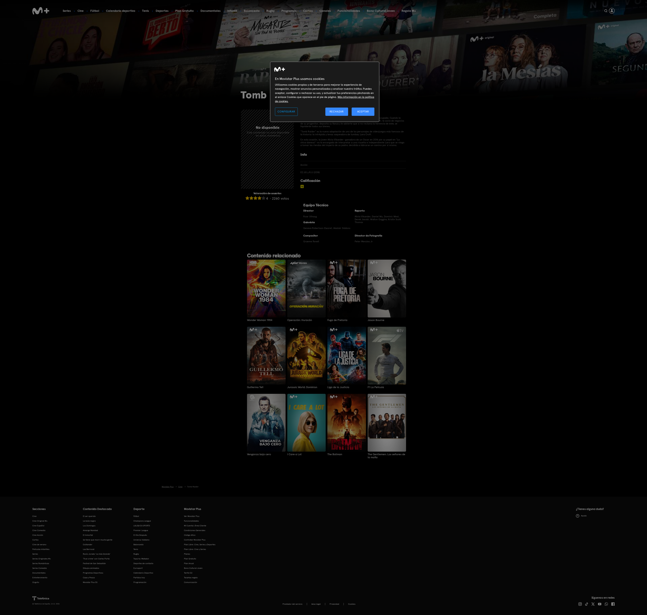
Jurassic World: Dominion (302, 387)
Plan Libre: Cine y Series (195, 549)
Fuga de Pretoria (337, 320)
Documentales (211, 10)
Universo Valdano (141, 540)
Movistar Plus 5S (90, 582)
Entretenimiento (39, 577)
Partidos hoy (139, 577)
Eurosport (138, 568)
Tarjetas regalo (191, 577)
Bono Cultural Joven (381, 10)
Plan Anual (189, 563)
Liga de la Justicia (338, 387)
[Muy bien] (263, 198)
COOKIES (351, 604)
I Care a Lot (294, 454)
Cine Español (38, 525)
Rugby (270, 10)
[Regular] (255, 198)
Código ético (189, 535)
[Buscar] (605, 10)
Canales (325, 10)
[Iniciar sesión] (612, 11)
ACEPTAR (363, 111)
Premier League (140, 530)
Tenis (145, 10)
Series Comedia (39, 568)
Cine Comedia (38, 530)
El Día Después (140, 535)
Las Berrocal (88, 549)
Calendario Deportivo (143, 573)
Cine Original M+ (40, 521)
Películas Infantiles (40, 549)
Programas (288, 10)
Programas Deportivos (93, 573)
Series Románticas (40, 563)
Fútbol (94, 10)
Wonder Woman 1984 (259, 320)
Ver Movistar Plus (191, 516)
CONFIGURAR (286, 111)
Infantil (232, 10)
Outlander (87, 544)
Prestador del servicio (292, 604)
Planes (187, 554)
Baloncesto (252, 10)
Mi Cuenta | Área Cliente (195, 525)
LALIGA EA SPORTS (141, 525)
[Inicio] (40, 10)
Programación (139, 582)
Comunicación (190, 582)
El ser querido (89, 516)
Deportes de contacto (143, 563)
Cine (81, 10)
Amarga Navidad (90, 530)
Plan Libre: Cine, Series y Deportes (199, 544)
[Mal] (251, 198)
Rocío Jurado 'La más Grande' (96, 554)
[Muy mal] (247, 198)
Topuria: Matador (141, 559)
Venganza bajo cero (259, 454)
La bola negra (89, 521)
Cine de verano (39, 544)
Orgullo (35, 582)
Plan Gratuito (184, 10)
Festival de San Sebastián (94, 563)
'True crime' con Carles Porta (96, 559)
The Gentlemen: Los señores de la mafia (386, 456)
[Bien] (259, 198)
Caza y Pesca (89, 577)
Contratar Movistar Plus (194, 540)
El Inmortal (88, 535)
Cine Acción (37, 535)
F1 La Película (376, 387)
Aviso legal (316, 604)
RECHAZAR (337, 111)
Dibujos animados (91, 568)
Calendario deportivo (120, 10)
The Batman (334, 454)
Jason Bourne (376, 320)
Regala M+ (409, 10)
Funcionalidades (348, 10)
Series (67, 10)
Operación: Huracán (299, 320)
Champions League (142, 521)
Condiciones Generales (194, 530)
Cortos (308, 10)
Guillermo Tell (255, 387)
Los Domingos (89, 525)
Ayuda (584, 516)
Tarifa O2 (188, 573)
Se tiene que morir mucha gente (97, 540)
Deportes (162, 10)
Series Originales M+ (41, 559)
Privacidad (334, 604)
